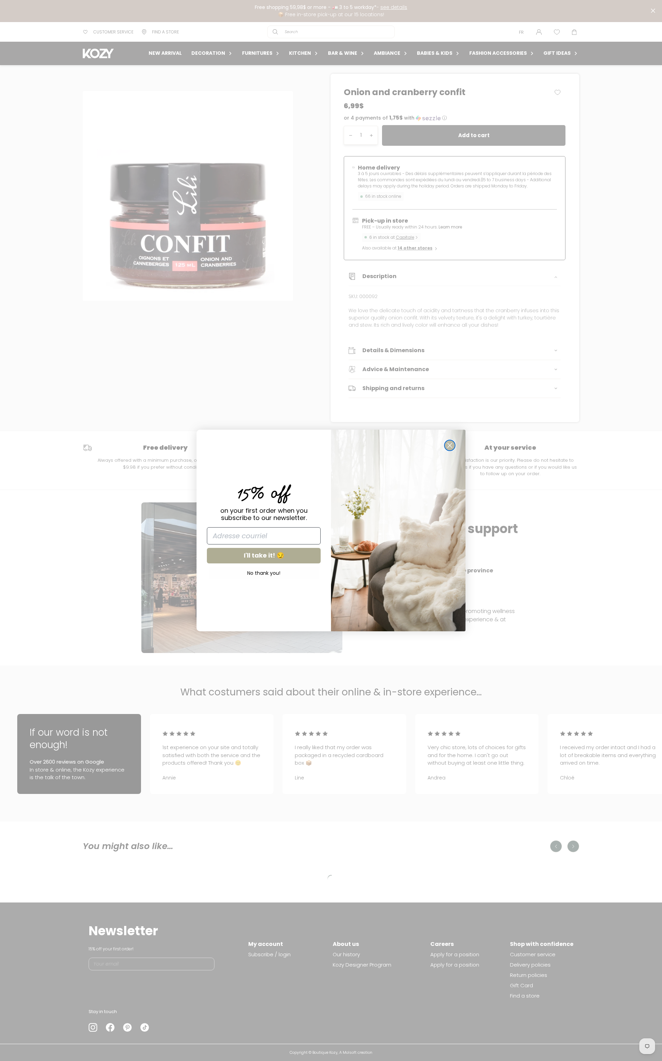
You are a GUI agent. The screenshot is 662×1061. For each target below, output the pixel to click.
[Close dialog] (449, 445)
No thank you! (263, 573)
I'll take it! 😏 (264, 555)
